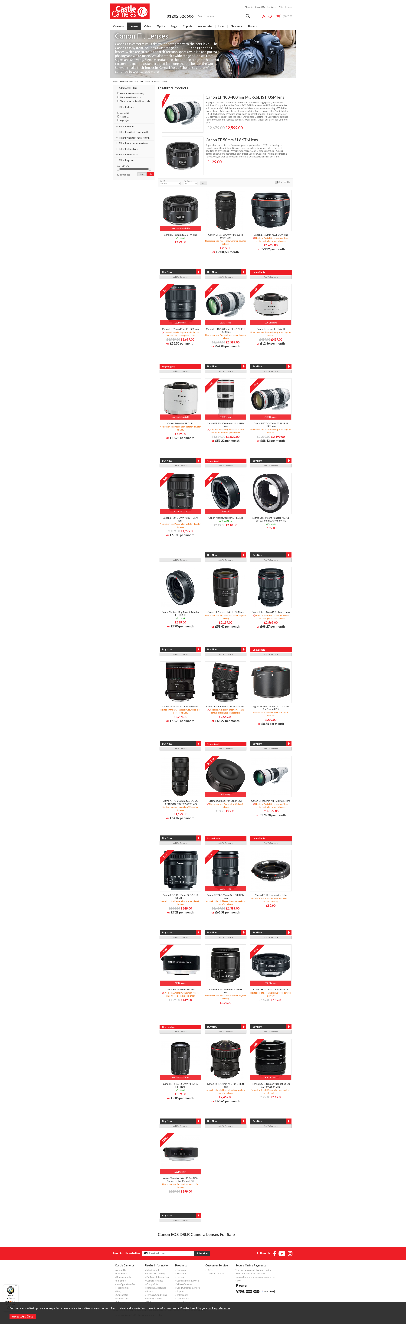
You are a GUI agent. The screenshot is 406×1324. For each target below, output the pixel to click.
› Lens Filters (182, 1298)
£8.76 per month (272, 723)
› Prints (149, 1291)
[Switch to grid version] (276, 182)
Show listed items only (134, 101)
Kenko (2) (124, 116)
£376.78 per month (272, 815)
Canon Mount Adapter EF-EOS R (225, 517)
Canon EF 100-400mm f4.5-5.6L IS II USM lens (245, 97)
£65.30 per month (182, 535)
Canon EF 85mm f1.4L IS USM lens (180, 329)
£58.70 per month (182, 721)
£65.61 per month (227, 1101)
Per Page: (188, 181)
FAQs (280, 7)
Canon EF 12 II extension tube (271, 895)
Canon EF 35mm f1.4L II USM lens (225, 612)
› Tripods (180, 1291)
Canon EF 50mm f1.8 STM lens (232, 139)
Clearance (236, 26)
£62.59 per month (227, 912)
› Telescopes (181, 1294)
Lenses (134, 26)
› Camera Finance (154, 1280)
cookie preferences (219, 1308)
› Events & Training (155, 1273)
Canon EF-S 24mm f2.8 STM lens (270, 989)
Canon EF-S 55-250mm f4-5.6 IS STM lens (180, 1085)
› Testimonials (122, 1287)
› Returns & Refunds (155, 1287)
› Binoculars (181, 1273)
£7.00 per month (227, 252)
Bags (174, 26)
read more (151, 71)
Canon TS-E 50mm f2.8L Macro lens (271, 612)
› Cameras (180, 1270)
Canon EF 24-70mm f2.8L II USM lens (180, 519)
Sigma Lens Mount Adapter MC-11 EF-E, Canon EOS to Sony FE (270, 519)
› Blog (118, 1291)
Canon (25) (124, 113)
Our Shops (271, 7)
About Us (249, 7)
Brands (252, 26)
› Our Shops (121, 1273)
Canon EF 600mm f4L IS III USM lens (270, 800)
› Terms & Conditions (156, 1294)
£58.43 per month (272, 440)
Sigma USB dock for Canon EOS (225, 800)
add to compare (180, 277)
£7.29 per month (182, 912)
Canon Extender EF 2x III (180, 423)
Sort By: (163, 181)
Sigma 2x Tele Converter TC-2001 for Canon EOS (270, 708)
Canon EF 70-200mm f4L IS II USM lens (225, 425)
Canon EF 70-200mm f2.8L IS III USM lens (271, 425)
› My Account (152, 1270)
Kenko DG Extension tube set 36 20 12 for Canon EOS (271, 1085)
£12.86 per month (272, 343)
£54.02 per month (182, 818)
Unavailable (258, 272)
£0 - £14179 (123, 166)
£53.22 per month (272, 249)
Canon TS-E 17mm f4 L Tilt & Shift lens (225, 1085)
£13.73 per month (182, 438)
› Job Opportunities (125, 1284)
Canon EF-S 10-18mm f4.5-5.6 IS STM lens (180, 896)
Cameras (118, 26)
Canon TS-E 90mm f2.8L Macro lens (225, 706)
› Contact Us (121, 1294)
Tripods (187, 26)
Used (221, 26)
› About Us (120, 1270)
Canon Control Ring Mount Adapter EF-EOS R (180, 613)
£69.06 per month (227, 346)
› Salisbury (120, 1280)
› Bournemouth (123, 1277)
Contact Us (260, 7)
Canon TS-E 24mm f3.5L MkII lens (180, 706)
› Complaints (151, 1284)
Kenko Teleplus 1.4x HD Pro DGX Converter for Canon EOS (180, 1179)
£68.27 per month (272, 626)
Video (147, 26)
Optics (161, 26)
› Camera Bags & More (187, 1280)
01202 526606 (180, 16)
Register (289, 7)
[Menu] (16, 1286)
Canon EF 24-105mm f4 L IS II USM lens (225, 896)
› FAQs (209, 1270)
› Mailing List (122, 1298)
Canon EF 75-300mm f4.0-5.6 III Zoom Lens (225, 236)
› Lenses (179, 1277)
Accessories (205, 26)
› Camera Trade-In (214, 1273)
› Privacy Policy (153, 1298)
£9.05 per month (182, 1098)
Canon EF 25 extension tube (180, 989)
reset (142, 174)
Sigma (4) (124, 120)
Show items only (131, 93)
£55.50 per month (182, 343)
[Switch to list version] (285, 182)
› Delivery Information (157, 1277)
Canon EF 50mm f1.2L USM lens (271, 234)
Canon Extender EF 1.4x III (271, 329)
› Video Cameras (183, 1284)
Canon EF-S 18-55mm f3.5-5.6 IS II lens (225, 991)
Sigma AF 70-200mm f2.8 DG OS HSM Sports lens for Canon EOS (180, 802)
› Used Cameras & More (187, 1287)
